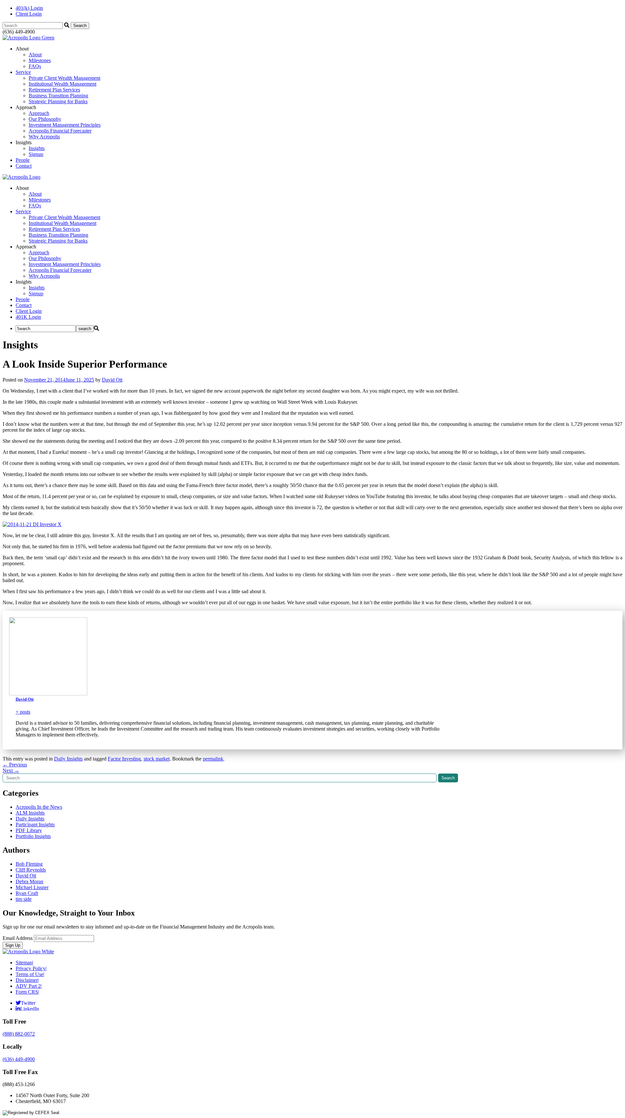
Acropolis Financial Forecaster (60, 130)
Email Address (18, 938)
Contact (24, 166)
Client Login (29, 14)
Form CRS (27, 992)
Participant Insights (35, 824)
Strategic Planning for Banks (58, 101)
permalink (213, 759)
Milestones (40, 60)
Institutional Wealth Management (62, 84)
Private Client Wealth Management (64, 78)
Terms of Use (30, 974)
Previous (15, 764)
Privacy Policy (31, 968)
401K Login (28, 317)
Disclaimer (27, 980)
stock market (157, 759)
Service (23, 72)
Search (448, 778)
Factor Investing (124, 759)
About (35, 54)
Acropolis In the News (39, 807)
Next (11, 770)
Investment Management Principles (65, 125)
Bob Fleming (29, 864)
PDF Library (29, 830)
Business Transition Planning (58, 95)
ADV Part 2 (29, 986)
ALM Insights (30, 813)
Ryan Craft (27, 893)
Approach (39, 113)
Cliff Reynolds (31, 870)
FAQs (35, 66)
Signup (36, 154)
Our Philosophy (45, 119)
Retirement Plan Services (54, 89)
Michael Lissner (32, 887)
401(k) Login (29, 8)
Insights (37, 148)
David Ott (112, 380)
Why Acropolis (44, 136)
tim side (24, 899)
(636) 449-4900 (19, 1059)
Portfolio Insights (33, 836)
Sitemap (24, 962)
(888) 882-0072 (19, 1034)
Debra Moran (29, 881)
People (23, 160)
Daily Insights (68, 759)
